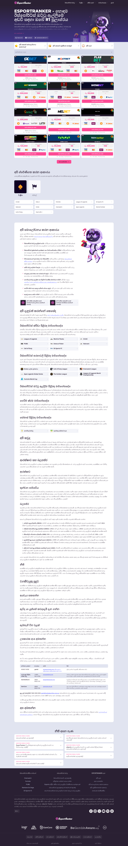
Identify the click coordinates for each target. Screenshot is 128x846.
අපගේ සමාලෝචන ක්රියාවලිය (43, 236)
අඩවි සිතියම (98, 843)
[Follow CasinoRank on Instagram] (95, 811)
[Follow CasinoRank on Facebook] (91, 811)
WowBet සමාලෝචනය (97, 104)
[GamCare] (46, 827)
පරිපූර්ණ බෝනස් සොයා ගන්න (62, 781)
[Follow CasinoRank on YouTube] (103, 811)
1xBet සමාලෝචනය (30, 78)
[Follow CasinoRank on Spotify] (108, 811)
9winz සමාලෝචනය (30, 130)
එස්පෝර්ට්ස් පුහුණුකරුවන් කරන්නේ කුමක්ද (62, 788)
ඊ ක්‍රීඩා (81, 3)
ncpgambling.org (48, 674)
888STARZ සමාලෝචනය (64, 104)
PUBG (28, 784)
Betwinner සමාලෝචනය (30, 104)
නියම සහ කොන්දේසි (32, 843)
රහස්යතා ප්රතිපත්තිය (98, 791)
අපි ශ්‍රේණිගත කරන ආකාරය (98, 788)
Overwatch (28, 778)
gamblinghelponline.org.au (50, 693)
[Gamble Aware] (85, 827)
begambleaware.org (49, 679)
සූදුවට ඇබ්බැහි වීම (77, 843)
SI (16, 811)
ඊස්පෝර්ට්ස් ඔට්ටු (70, 3)
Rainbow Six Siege (28, 788)
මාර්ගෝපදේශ (102, 3)
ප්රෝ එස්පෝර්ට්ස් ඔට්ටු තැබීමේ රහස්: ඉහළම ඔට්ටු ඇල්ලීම (62, 791)
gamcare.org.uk (47, 686)
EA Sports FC (28, 791)
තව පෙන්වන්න (63, 162)
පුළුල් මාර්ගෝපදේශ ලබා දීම (55, 315)
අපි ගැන (98, 778)
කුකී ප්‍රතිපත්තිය (55, 843)
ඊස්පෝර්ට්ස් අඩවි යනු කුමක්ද (62, 778)
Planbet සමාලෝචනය (97, 78)
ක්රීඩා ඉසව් (90, 3)
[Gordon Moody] (61, 827)
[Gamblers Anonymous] (34, 827)
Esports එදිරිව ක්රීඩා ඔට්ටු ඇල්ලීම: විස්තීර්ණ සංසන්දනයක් (62, 784)
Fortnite (28, 781)
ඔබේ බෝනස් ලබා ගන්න (30, 75)
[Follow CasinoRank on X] (99, 811)
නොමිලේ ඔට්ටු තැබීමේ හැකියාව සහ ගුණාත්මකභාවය (40, 282)
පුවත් (112, 3)
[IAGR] (24, 827)
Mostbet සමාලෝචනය (64, 78)
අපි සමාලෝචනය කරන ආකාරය (98, 784)
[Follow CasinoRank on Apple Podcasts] (112, 811)
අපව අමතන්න (98, 781)
